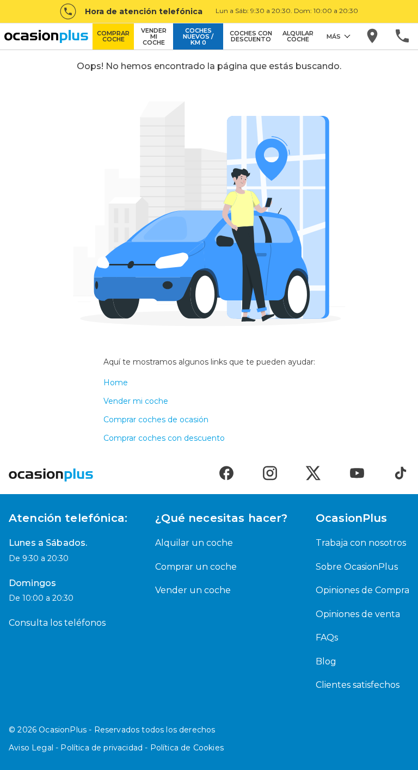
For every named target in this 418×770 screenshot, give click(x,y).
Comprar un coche (196, 567)
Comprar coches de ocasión (155, 419)
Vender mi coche (135, 401)
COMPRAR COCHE (113, 36)
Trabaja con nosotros (361, 543)
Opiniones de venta (358, 614)
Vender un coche (193, 590)
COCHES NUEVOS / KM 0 (198, 36)
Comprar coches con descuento (164, 438)
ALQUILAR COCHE (298, 36)
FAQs (327, 637)
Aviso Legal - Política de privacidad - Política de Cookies (116, 748)
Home (115, 382)
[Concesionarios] (373, 36)
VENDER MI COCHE (154, 36)
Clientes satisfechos (357, 685)
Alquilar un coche (194, 543)
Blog (326, 661)
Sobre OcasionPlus (357, 567)
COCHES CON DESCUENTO (251, 36)
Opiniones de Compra (362, 590)
